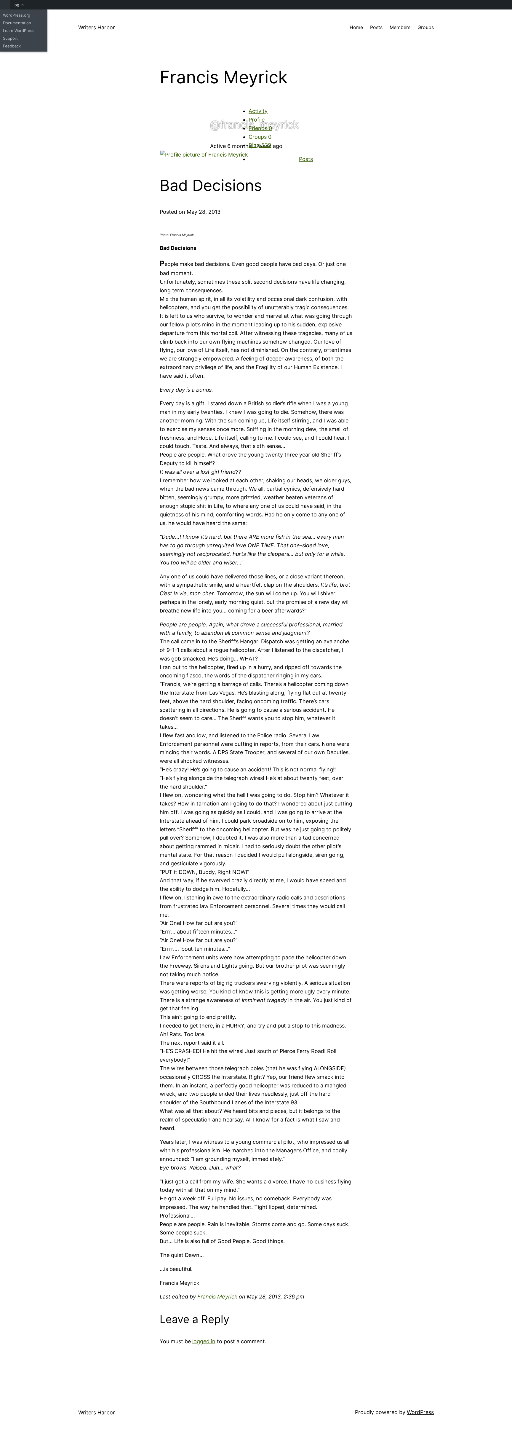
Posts (306, 159)
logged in (203, 1341)
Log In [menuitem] (18, 4)
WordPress (420, 1412)
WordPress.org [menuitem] (16, 15)
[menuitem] (5, 4)
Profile (257, 120)
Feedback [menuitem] (12, 46)
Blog (260, 145)
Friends (260, 128)
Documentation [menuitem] (17, 22)
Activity (258, 111)
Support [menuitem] (10, 38)
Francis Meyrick (217, 1296)
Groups (260, 137)
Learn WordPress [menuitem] (18, 30)
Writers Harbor (96, 27)
